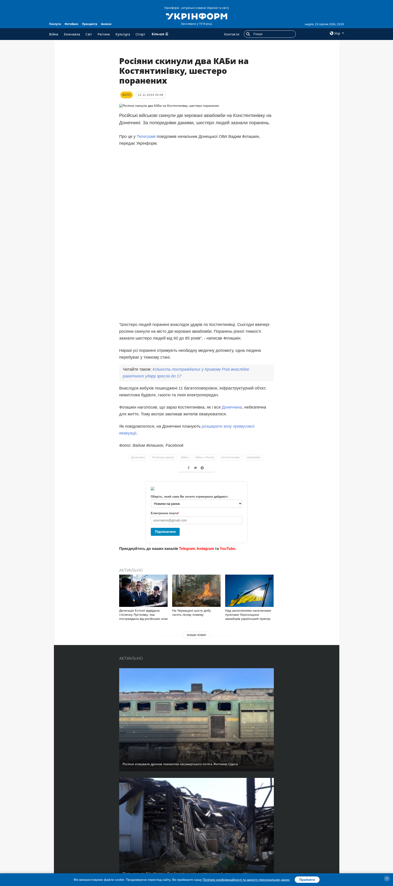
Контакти (231, 34)
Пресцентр (89, 24)
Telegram (187, 549)
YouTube (227, 549)
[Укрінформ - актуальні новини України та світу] (196, 15)
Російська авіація (163, 457)
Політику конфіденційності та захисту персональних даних (246, 879)
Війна (53, 34)
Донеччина (232, 407)
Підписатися (165, 532)
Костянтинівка (230, 457)
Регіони (104, 34)
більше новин (196, 635)
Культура (123, 34)
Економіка (72, 34)
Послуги (55, 24)
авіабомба (253, 457)
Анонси (106, 24)
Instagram (205, 549)
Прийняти (307, 879)
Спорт (141, 34)
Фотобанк (71, 24)
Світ (89, 34)
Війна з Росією (205, 457)
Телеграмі (146, 136)
